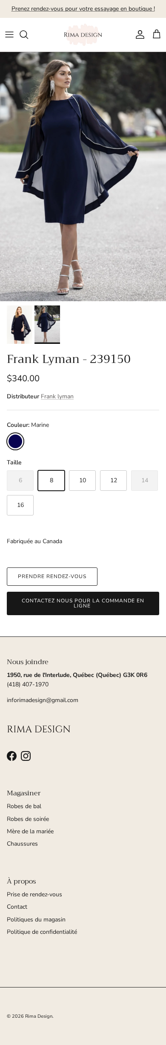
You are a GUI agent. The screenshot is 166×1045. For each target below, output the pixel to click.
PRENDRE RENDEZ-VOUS (52, 576)
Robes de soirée (28, 819)
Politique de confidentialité (42, 932)
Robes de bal (24, 806)
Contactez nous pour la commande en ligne (83, 603)
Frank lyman (57, 396)
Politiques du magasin (36, 919)
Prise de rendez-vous (34, 894)
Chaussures (22, 844)
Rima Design (38, 1016)
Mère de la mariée (30, 831)
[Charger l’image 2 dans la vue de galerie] (83, 176)
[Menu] (9, 34)
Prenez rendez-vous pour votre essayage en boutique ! (83, 9)
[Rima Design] (83, 34)
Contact (17, 907)
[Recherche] (28, 34)
